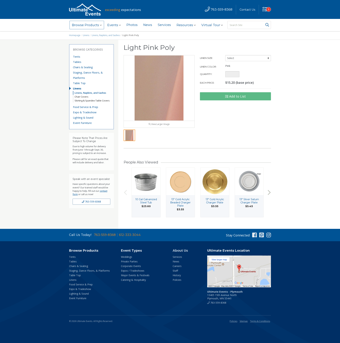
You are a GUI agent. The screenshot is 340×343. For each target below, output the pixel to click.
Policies (177, 280)
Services (164, 25)
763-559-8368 (92, 201)
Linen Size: (206, 58)
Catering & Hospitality (133, 280)
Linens (86, 35)
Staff (175, 270)
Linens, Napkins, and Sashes (106, 35)
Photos (132, 25)
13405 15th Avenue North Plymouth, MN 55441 (225, 295)
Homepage (74, 35)
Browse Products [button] (86, 25)
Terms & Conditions (260, 321)
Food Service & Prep (85, 107)
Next (269, 192)
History (177, 275)
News (147, 25)
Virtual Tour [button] (211, 25)
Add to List (237, 96)
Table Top (79, 83)
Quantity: (206, 74)
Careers (177, 266)
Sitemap (244, 321)
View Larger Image (160, 124)
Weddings (126, 257)
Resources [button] (185, 25)
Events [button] (113, 25)
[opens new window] (239, 271)
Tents (76, 56)
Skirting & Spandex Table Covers (92, 100)
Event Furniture (82, 123)
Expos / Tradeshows (132, 270)
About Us (180, 251)
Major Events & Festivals (135, 275)
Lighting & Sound (83, 117)
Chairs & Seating (83, 67)
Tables (77, 62)
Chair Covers (81, 96)
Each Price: (207, 82)
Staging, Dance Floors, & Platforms (88, 75)
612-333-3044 (130, 235)
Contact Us (247, 9)
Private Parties (129, 261)
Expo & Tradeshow (85, 112)
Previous (125, 192)
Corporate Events (131, 266)
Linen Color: (208, 66)
